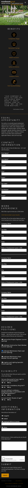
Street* (3, 165)
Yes (4, 382)
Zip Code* (4, 183)
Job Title (4, 229)
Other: (5, 427)
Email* (3, 195)
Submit (5, 475)
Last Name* (4, 159)
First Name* (5, 153)
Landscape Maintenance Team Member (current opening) (11, 357)
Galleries (18, 480)
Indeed (5, 418)
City (2, 235)
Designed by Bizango (6, 480)
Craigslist (6, 416)
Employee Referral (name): (11, 421)
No (10, 382)
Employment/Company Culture (14, 483)
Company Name (6, 223)
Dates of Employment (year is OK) (11, 248)
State (3, 242)
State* (3, 177)
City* (3, 171)
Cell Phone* (4, 189)
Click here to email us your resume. (10, 215)
